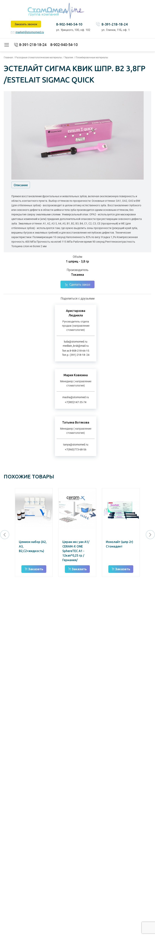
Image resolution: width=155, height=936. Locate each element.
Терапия (68, 57)
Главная (8, 57)
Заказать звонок (26, 24)
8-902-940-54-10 (69, 24)
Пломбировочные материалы (92, 57)
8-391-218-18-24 (115, 24)
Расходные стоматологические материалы (38, 57)
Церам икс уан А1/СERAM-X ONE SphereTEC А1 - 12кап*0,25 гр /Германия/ (75, 551)
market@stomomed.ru (30, 31)
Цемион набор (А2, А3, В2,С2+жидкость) (32, 546)
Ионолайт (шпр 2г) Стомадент (119, 544)
